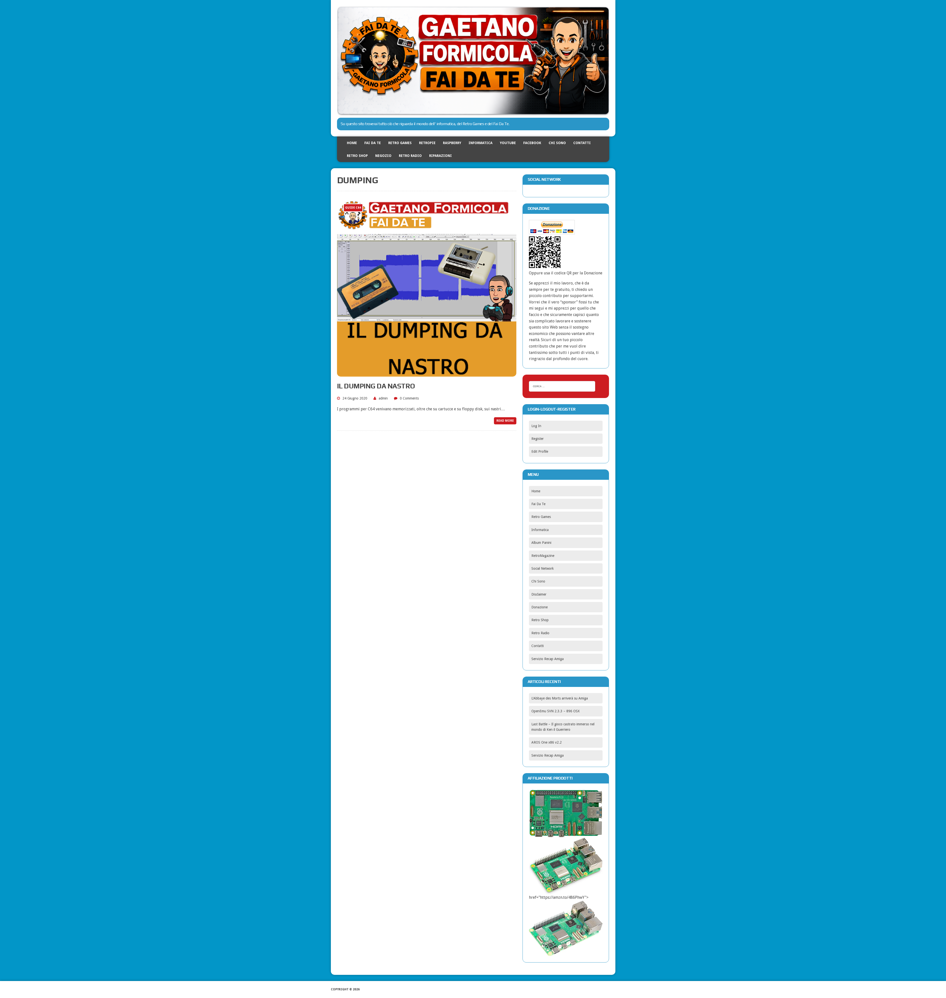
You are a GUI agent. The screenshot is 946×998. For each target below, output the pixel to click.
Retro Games (400, 143)
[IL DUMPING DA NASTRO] (426, 373)
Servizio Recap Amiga (547, 659)
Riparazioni (440, 156)
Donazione (539, 607)
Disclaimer (538, 594)
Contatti (582, 143)
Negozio (383, 156)
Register (537, 439)
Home (352, 143)
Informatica (480, 143)
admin (383, 398)
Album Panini (541, 543)
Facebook (532, 143)
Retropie (427, 143)
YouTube (508, 143)
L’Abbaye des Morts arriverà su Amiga (559, 698)
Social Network (542, 568)
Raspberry (452, 143)
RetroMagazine (542, 556)
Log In (536, 426)
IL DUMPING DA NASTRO (376, 386)
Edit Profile (539, 451)
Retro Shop (357, 156)
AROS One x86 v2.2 (546, 742)
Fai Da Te (372, 143)
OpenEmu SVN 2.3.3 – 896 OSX (555, 711)
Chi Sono (557, 143)
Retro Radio (410, 156)
